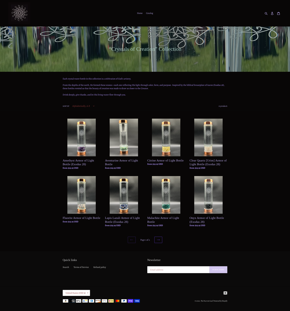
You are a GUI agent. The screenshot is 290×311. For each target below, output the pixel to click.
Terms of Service (81, 267)
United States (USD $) (76, 292)
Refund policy (99, 267)
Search (66, 267)
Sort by (66, 106)
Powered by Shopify (220, 301)
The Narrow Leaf (207, 301)
